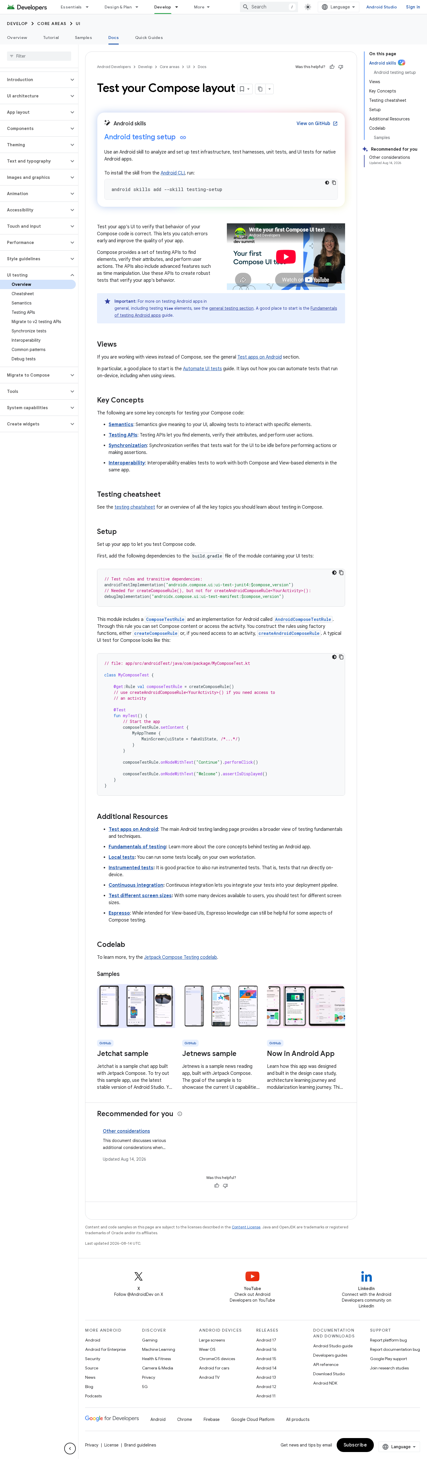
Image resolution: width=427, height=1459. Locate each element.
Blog (89, 1386)
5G (145, 1386)
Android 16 (266, 1349)
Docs (113, 37)
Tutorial (51, 37)
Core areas (52, 23)
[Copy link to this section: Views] (122, 344)
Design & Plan (118, 7)
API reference (325, 1364)
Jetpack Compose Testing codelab (180, 957)
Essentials (71, 7)
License (111, 1445)
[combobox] (269, 7)
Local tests (121, 857)
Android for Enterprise (105, 1349)
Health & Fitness (156, 1358)
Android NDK (325, 1383)
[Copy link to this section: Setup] (122, 532)
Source (91, 1368)
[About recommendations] (180, 1114)
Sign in (413, 7)
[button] (34, 79)
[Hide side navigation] (70, 1448)
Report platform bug (388, 1340)
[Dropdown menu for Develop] (179, 7)
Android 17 (266, 1340)
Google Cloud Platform (252, 1419)
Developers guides (330, 1355)
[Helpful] (332, 67)
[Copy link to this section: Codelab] (131, 945)
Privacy (148, 1377)
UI (78, 23)
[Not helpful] (340, 67)
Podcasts (93, 1396)
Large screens (212, 1340)
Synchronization (128, 445)
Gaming (149, 1340)
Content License (246, 1227)
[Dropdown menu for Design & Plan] (139, 7)
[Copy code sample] (334, 182)
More (199, 7)
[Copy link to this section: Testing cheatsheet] (166, 494)
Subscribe (355, 1445)
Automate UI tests (202, 369)
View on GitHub (317, 124)
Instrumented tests (131, 868)
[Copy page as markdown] (260, 89)
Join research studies (389, 1368)
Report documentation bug (395, 1349)
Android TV (209, 1377)
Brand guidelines (140, 1445)
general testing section (231, 308)
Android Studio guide (333, 1345)
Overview (17, 37)
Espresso (119, 913)
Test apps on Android (259, 357)
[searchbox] (39, 56)
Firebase (212, 1419)
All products (297, 1419)
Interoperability (127, 463)
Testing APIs (123, 435)
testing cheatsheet (134, 507)
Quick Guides (149, 37)
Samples (83, 37)
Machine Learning (158, 1349)
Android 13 (266, 1377)
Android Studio (381, 7)
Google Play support (388, 1358)
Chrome (184, 1419)
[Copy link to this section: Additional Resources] (174, 817)
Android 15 (266, 1358)
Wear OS (207, 1349)
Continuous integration (136, 885)
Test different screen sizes (140, 896)
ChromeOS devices (217, 1358)
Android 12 (266, 1386)
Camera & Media (157, 1368)
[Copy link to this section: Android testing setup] (183, 137)
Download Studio (329, 1373)
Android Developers (114, 66)
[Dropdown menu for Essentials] (90, 7)
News (90, 1377)
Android (92, 1340)
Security (92, 1358)
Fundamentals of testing (137, 847)
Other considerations (126, 1131)
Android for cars (214, 1368)
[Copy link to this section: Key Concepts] (149, 400)
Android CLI (173, 173)
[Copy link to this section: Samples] (125, 974)
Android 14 (266, 1368)
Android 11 (266, 1396)
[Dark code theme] (327, 182)
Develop (162, 7)
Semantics (121, 424)
